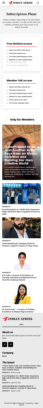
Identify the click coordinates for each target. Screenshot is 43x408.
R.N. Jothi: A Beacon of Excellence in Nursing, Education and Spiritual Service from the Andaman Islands (19, 277)
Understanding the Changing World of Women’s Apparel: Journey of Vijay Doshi (20, 244)
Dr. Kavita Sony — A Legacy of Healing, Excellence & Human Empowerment (18, 310)
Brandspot (6, 206)
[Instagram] (10, 344)
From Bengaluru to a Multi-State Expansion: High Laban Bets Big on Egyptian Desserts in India (21, 211)
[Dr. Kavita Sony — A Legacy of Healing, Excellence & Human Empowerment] (21, 293)
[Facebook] (4, 344)
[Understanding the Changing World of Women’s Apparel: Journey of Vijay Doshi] (21, 227)
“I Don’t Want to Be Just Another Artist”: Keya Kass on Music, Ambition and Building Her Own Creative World (21, 155)
